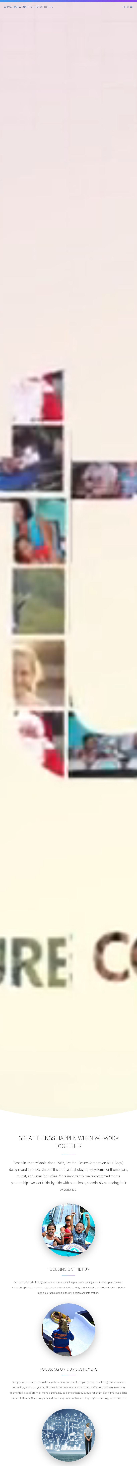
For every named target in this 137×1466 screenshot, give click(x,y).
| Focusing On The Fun (28, 6)
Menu (125, 6)
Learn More (68, 90)
